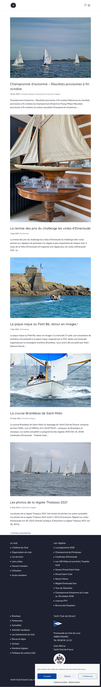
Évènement (24, 233)
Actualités (16, 625)
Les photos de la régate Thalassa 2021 (38, 502)
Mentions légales (74, 682)
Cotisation (16, 570)
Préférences (88, 676)
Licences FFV (61, 600)
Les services (17, 556)
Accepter (47, 676)
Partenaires (17, 620)
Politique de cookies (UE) (23, 653)
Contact (15, 643)
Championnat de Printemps (68, 552)
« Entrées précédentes (20, 533)
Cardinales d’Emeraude (66, 556)
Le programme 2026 (65, 547)
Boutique (16, 616)
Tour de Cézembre (63, 588)
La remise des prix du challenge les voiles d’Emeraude (50, 228)
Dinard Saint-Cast (63, 574)
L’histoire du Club (20, 547)
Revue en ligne (19, 639)
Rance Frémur (61, 578)
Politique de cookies (60, 682)
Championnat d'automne (44, 94)
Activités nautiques (21, 630)
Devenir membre (20, 566)
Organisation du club (22, 552)
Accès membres (19, 575)
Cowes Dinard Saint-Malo (67, 569)
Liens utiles (17, 561)
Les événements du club (23, 634)
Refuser (67, 676)
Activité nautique (27, 94)
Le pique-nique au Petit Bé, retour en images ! (44, 324)
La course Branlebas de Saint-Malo (36, 413)
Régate (57, 94)
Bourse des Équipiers (65, 605)
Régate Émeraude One (65, 583)
